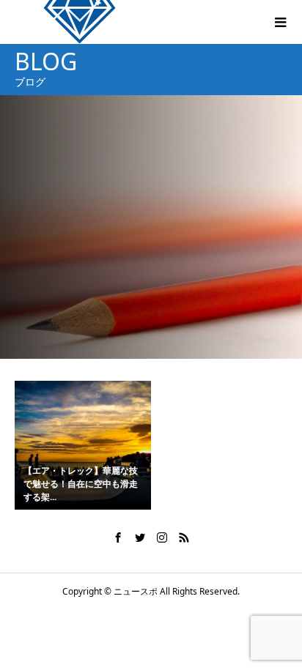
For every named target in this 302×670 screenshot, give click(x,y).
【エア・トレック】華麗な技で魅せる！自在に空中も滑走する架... (80, 483)
